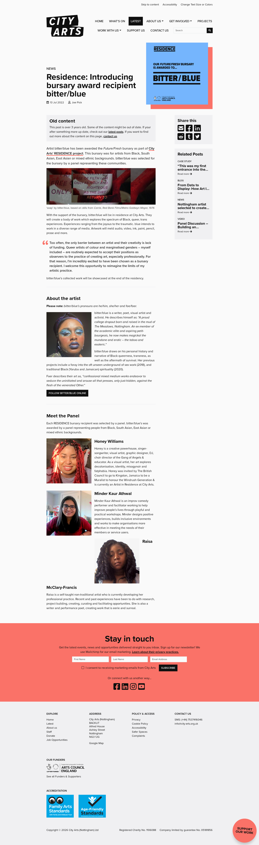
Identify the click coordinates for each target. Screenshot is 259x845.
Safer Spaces (139, 732)
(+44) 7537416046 (192, 720)
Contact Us (159, 30)
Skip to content (150, 4)
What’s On (117, 21)
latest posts (115, 131)
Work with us (108, 30)
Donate (50, 736)
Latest (136, 21)
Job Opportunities (56, 740)
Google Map (96, 743)
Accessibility (170, 4)
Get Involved (179, 21)
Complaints (138, 736)
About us (51, 728)
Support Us (136, 30)
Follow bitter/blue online (67, 393)
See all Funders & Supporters (63, 776)
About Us (153, 21)
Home (99, 21)
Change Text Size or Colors (197, 4)
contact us (110, 136)
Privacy (136, 720)
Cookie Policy (140, 724)
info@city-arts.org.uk (186, 724)
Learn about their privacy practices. (155, 652)
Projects (205, 21)
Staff (49, 732)
